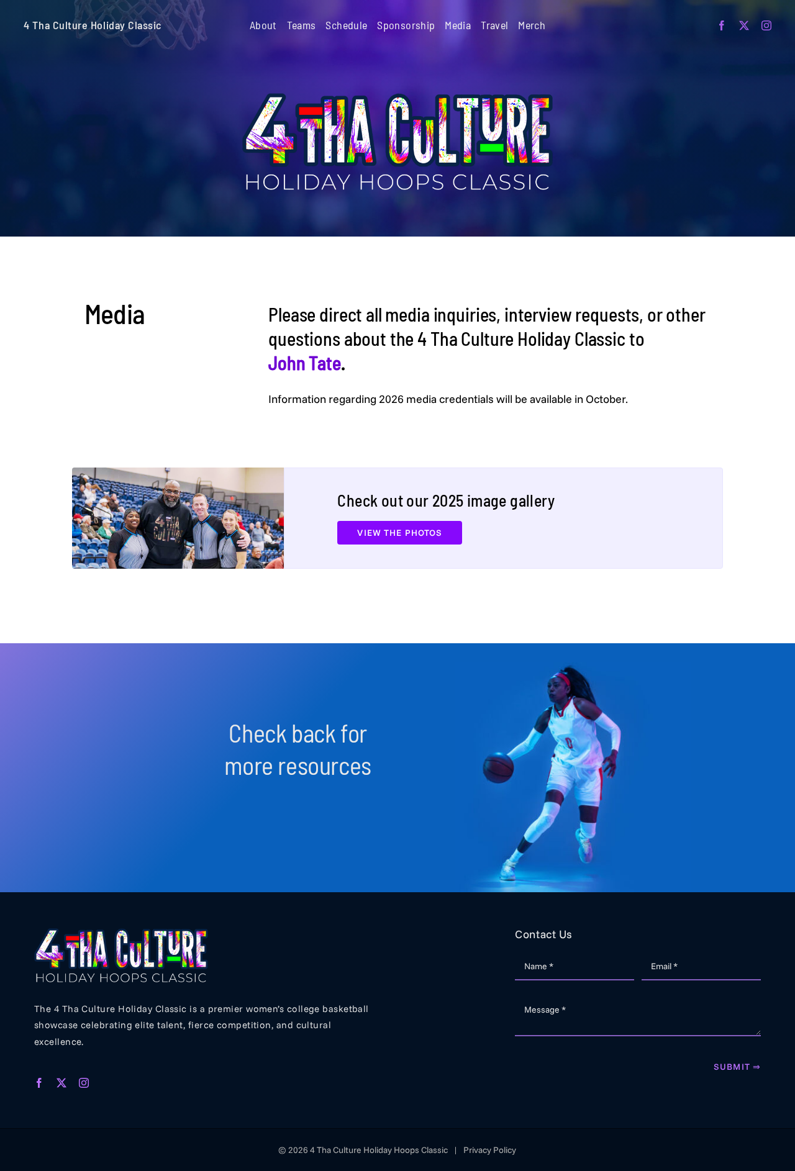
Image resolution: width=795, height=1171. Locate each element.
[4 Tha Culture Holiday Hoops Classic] (397, 98)
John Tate (304, 362)
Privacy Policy (489, 1149)
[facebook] (722, 25)
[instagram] (766, 25)
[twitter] (744, 25)
